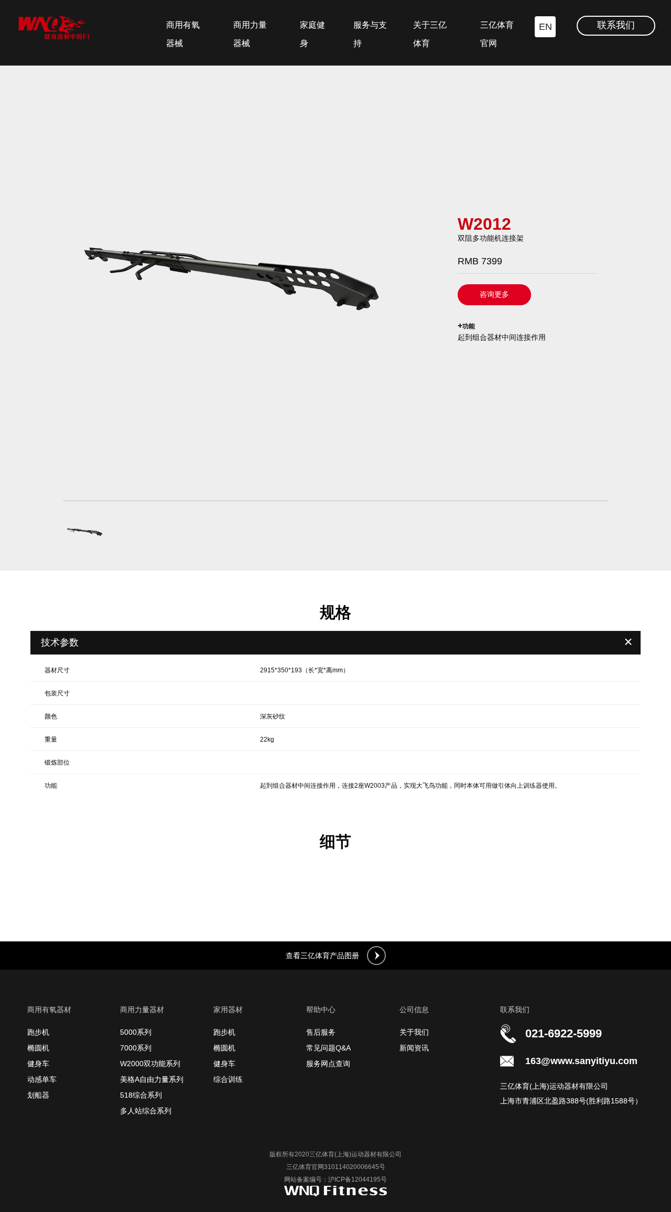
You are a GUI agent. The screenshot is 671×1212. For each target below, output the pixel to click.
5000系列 (135, 1032)
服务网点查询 (328, 1063)
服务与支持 (370, 34)
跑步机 (38, 1032)
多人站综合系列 (145, 1111)
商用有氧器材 (49, 1009)
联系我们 (616, 25)
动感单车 (42, 1079)
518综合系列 (141, 1095)
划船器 (38, 1095)
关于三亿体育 (430, 34)
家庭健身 (312, 34)
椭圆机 (38, 1048)
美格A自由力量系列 (151, 1079)
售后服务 (321, 1032)
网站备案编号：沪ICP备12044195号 (335, 1179)
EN (545, 27)
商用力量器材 (142, 1009)
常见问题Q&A (328, 1048)
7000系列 (135, 1048)
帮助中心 (321, 1009)
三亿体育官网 (497, 34)
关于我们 (414, 1032)
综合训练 (228, 1079)
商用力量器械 (250, 34)
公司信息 (414, 1009)
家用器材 (228, 1009)
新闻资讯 (414, 1048)
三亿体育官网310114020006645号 (335, 1167)
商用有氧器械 (183, 34)
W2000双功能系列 (150, 1063)
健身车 (38, 1063)
